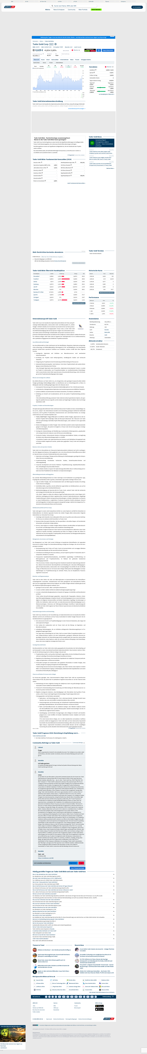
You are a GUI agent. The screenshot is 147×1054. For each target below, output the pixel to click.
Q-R (80, 997)
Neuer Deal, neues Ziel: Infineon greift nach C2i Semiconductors (51, 961)
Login (81, 863)
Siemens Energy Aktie (74, 986)
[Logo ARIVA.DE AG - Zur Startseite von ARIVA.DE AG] (35, 1025)
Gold (106, 335)
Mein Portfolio (83, 9)
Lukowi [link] (40, 747)
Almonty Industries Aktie (58, 990)
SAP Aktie (55, 980)
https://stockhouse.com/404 (45, 858)
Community (71, 9)
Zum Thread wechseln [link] (77, 868)
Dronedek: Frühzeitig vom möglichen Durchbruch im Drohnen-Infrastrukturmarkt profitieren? (95, 955)
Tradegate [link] (36, 300)
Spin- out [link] (41, 854)
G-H (64, 997)
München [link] (36, 289)
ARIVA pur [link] (56, 1008)
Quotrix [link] (36, 294)
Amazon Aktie (105, 990)
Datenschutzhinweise (60, 261)
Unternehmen (64, 59)
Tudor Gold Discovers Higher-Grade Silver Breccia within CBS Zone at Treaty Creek (100, 158)
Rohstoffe (107, 332)
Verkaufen (93, 50)
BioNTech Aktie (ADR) (91, 980)
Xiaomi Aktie (88, 990)
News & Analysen (59, 9)
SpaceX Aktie (39, 980)
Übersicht (36, 59)
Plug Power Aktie (57, 986)
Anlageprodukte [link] (86, 59)
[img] (43, 53)
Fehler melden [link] (36, 1012)
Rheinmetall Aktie (73, 983)
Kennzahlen (54, 59)
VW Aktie (38, 990)
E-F (59, 997)
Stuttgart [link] (36, 297)
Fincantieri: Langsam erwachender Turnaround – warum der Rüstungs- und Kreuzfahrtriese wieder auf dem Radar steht (97, 966)
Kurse (44, 62)
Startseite (35, 41)
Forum (77, 59)
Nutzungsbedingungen (71, 1019)
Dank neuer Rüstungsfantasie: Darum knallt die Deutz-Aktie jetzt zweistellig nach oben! (54, 955)
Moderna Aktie (105, 980)
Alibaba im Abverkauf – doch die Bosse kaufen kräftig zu (54, 950)
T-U (88, 997)
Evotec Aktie (105, 983)
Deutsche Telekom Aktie (91, 986)
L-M (72, 997)
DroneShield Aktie (73, 990)
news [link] (40, 775)
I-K (67, 997)
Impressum (49, 1019)
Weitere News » (110, 168)
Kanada (107, 329)
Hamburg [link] (36, 284)
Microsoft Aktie (106, 986)
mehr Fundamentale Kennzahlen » (76, 183)
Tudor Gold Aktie (49, 41)
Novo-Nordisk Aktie (90, 983)
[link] (87, 50)
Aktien (41, 41)
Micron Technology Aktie (58, 983)
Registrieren (73, 863)
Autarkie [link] (41, 760)
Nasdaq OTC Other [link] (38, 292)
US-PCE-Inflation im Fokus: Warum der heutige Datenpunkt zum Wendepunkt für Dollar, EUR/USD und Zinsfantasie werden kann (96, 960)
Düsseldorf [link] (36, 276)
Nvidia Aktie (72, 980)
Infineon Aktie (40, 983)
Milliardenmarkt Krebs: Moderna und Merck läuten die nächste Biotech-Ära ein (53, 966)
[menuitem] (42, 1006)
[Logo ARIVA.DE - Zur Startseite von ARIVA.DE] (108, 1019)
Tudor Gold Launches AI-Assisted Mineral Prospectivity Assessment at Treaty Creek (100, 164)
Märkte (47, 9)
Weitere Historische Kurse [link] (106, 292)
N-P (76, 997)
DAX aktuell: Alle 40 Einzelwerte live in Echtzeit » (102, 992)
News (71, 59)
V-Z (92, 997)
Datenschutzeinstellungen (85, 1019)
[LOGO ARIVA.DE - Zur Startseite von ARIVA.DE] (9, 7)
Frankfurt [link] (36, 279)
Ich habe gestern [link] (43, 763)
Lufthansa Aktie (40, 986)
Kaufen (87, 50)
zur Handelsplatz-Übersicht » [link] (106, 94)
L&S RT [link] (35, 287)
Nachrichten (37, 62)
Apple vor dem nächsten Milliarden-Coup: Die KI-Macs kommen (53, 972)
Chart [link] (48, 59)
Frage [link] (40, 750)
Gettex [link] (35, 281)
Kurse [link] (42, 59)
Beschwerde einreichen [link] (39, 1010)
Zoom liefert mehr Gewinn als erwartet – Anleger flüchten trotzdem (97, 950)
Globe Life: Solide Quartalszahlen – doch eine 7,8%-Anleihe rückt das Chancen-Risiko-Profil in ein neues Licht (97, 972)
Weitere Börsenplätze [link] (79, 303)
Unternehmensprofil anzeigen (76, 108)
